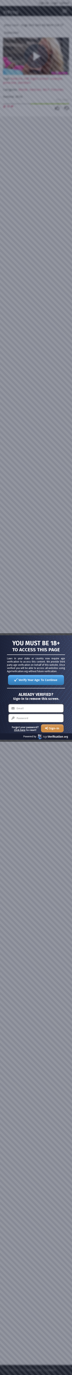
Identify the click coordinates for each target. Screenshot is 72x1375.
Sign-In (54, 728)
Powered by (29, 736)
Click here (19, 730)
